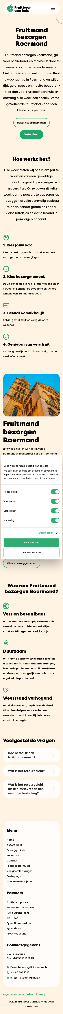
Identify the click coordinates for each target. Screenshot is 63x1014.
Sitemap (40, 994)
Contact (12, 860)
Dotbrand (31, 1006)
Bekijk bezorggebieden (31, 122)
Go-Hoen (12, 918)
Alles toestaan (31, 542)
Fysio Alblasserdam (19, 923)
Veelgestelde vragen (19, 871)
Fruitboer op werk (17, 902)
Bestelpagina (15, 876)
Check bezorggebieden (21, 563)
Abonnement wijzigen (20, 881)
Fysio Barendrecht (18, 913)
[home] (19, 8)
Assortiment (14, 845)
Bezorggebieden (17, 850)
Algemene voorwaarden (18, 994)
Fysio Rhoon (14, 928)
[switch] (55, 501)
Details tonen (46, 532)
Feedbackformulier (18, 866)
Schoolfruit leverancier (21, 907)
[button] (52, 8)
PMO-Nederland (16, 933)
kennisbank (14, 855)
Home (10, 840)
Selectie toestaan (31, 552)
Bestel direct (31, 134)
